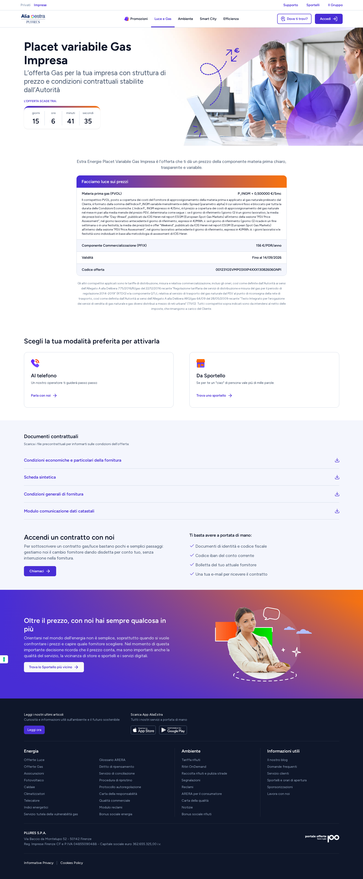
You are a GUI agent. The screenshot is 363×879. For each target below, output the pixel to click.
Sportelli (313, 5)
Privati (26, 5)
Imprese (40, 5)
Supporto (290, 5)
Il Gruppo (335, 5)
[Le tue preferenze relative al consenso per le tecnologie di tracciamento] (4, 659)
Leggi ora (34, 730)
